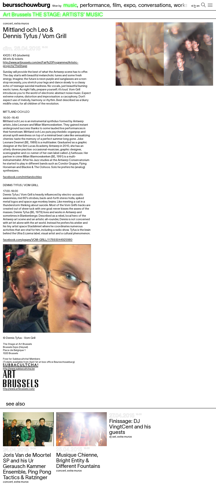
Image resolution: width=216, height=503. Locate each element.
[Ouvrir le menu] (210, 5)
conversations (154, 5)
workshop (185, 5)
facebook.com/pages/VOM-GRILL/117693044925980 (37, 239)
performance (95, 5)
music (70, 5)
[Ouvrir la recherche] (203, 5)
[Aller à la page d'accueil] (27, 5)
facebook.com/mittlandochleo (22, 176)
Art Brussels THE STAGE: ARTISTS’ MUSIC (53, 14)
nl (192, 5)
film (117, 5)
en (198, 5)
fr (195, 5)
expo (129, 5)
